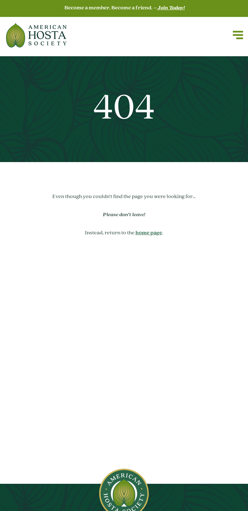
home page (148, 233)
